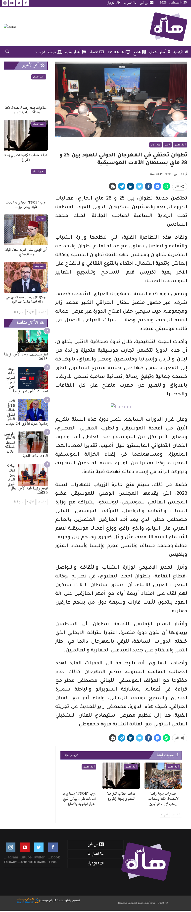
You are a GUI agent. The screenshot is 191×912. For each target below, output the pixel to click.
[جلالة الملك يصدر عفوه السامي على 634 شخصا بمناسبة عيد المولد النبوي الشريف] (26, 277)
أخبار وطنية (73, 52)
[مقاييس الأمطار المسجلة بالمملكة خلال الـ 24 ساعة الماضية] (33, 442)
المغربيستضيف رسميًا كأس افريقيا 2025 (26, 356)
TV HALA (115, 52)
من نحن (144, 3)
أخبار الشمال (157, 52)
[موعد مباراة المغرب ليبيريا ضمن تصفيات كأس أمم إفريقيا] (33, 378)
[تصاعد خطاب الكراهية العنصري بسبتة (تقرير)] (121, 776)
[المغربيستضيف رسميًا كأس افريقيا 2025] (33, 341)
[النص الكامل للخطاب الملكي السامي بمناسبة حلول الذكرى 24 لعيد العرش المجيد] (33, 410)
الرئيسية (178, 52)
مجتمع (137, 52)
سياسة (52, 52)
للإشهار (110, 3)
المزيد (42, 52)
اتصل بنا (128, 3)
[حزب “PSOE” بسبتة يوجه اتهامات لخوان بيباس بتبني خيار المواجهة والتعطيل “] (79, 776)
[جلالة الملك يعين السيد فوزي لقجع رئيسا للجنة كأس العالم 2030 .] (33, 475)
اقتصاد (93, 52)
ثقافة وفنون (155, 145)
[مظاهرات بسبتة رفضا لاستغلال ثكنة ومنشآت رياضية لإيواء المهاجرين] (163, 776)
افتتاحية (41, 219)
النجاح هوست (48, 900)
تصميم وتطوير (72, 900)
